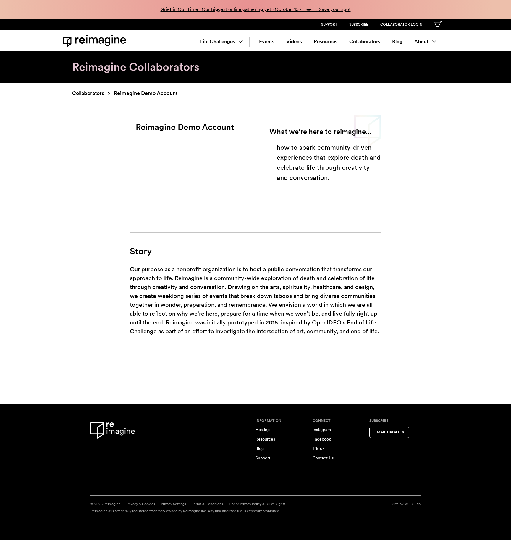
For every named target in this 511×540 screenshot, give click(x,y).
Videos (294, 41)
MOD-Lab (412, 504)
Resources (325, 41)
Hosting (263, 429)
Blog (397, 41)
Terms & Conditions (207, 504)
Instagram (322, 429)
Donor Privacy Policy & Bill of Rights (257, 504)
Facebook (322, 439)
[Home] (95, 41)
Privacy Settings (173, 504)
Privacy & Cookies (141, 504)
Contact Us (323, 458)
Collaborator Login (401, 24)
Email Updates (389, 432)
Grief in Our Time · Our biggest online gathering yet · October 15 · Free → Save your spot (256, 9)
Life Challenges (217, 41)
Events (266, 41)
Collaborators (364, 41)
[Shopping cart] (438, 24)
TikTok (318, 448)
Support (329, 24)
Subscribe (358, 24)
